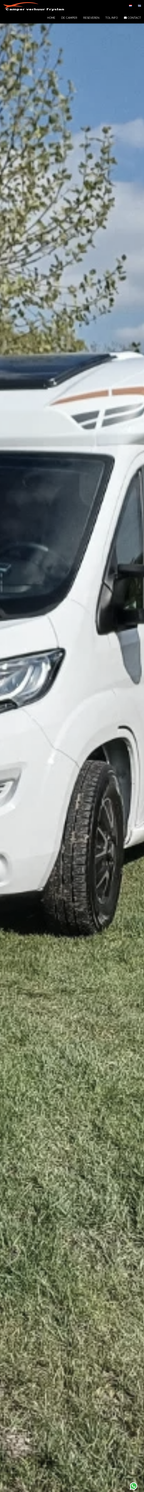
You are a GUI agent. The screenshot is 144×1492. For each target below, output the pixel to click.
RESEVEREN (91, 17)
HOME (51, 17)
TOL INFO (111, 17)
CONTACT (134, 17)
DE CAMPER (69, 17)
